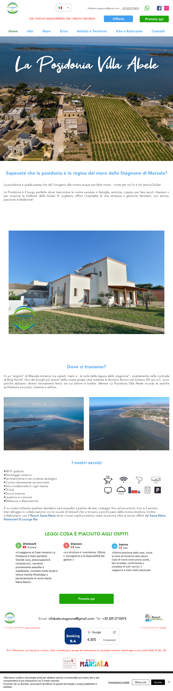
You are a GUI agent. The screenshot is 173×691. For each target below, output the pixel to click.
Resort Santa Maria (43, 515)
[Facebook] (159, 8)
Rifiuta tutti (140, 682)
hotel (163, 627)
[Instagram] (166, 8)
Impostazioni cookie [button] (118, 682)
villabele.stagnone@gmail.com (103, 8)
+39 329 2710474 (130, 8)
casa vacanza (32, 627)
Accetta (158, 682)
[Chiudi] (169, 682)
